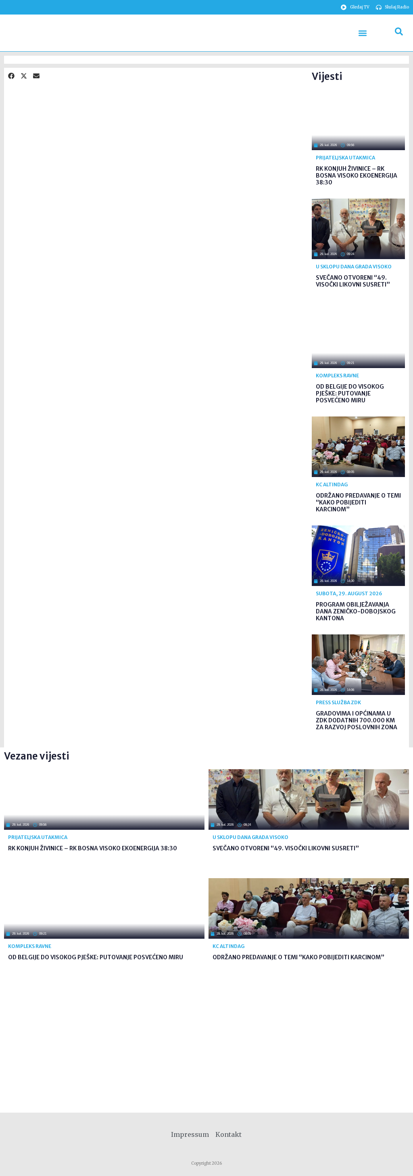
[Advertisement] (196, 128)
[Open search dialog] (399, 33)
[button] (362, 33)
